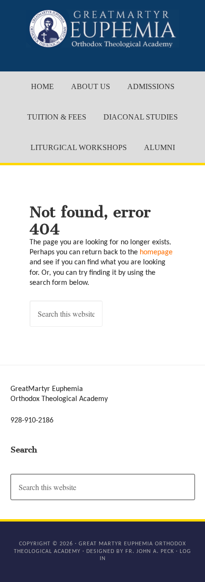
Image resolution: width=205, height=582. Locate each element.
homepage (156, 252)
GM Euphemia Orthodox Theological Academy (102, 29)
